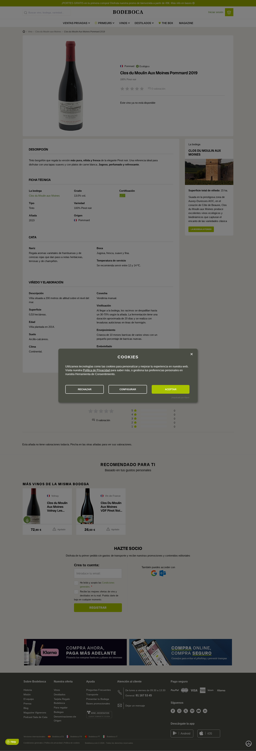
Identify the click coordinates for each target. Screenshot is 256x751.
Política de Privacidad (96, 370)
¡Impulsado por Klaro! (180, 397)
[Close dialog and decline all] (191, 354)
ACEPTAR (170, 389)
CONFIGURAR (127, 389)
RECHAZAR (84, 389)
